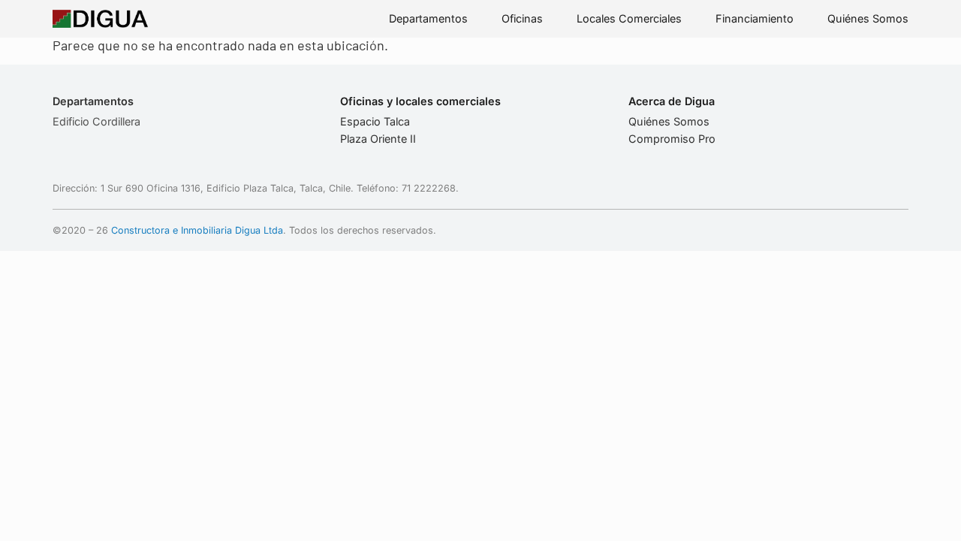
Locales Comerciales (629, 18)
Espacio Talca (375, 121)
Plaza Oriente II (378, 138)
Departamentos (428, 18)
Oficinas (522, 18)
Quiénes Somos (867, 18)
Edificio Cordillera (96, 121)
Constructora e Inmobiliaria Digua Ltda (197, 230)
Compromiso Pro (671, 138)
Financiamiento (754, 18)
